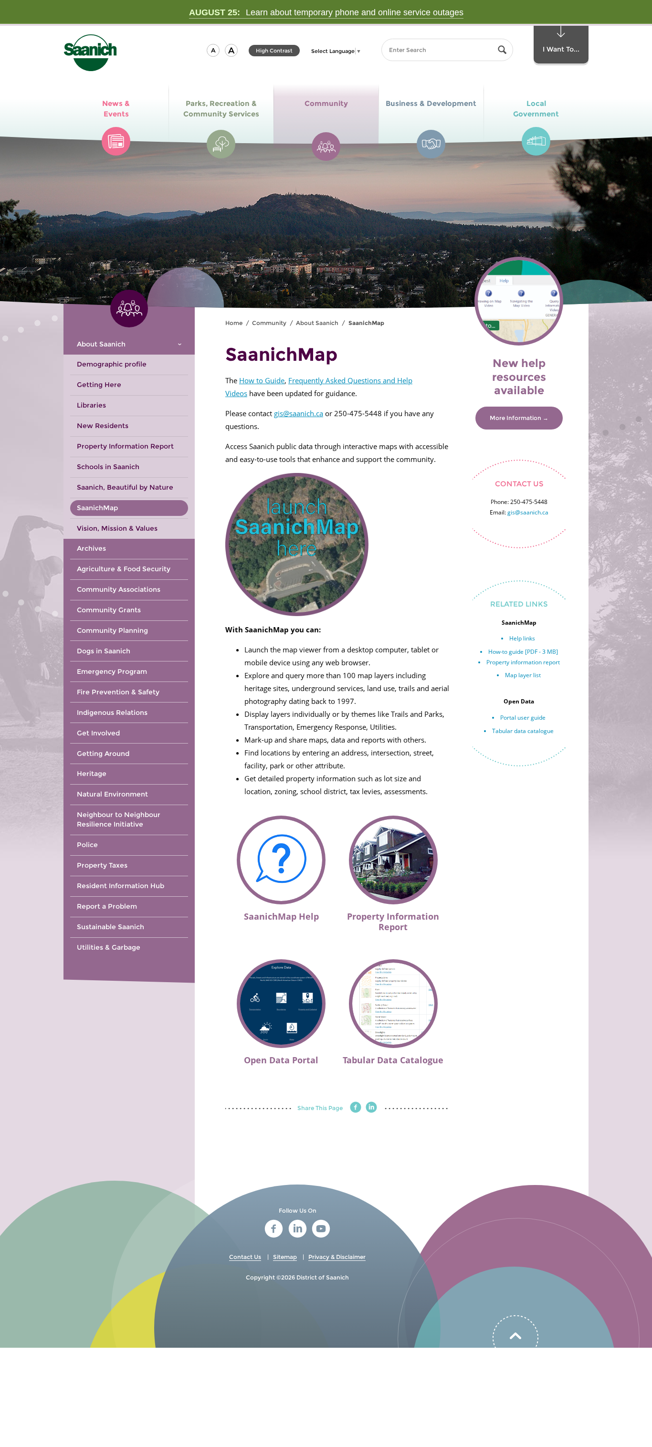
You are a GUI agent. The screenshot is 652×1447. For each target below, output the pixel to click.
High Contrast (274, 51)
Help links (522, 638)
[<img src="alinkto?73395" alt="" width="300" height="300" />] (337, 544)
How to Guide (261, 380)
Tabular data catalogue (523, 731)
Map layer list (523, 675)
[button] (213, 50)
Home (233, 322)
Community (269, 322)
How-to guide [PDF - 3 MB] (523, 652)
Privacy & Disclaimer (337, 1256)
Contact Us (245, 1256)
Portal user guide (523, 717)
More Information (515, 417)
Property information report (523, 662)
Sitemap (285, 1256)
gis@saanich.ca (298, 413)
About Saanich (317, 322)
